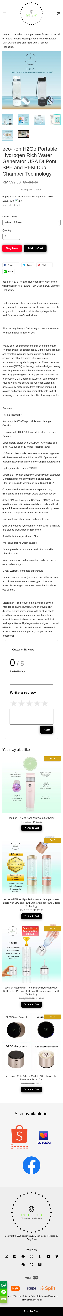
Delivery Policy (35, 1300)
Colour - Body (9, 216)
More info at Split (11, 205)
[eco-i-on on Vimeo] (56, 1258)
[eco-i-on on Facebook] (14, 1258)
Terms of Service (13, 1296)
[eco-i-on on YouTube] (48, 1258)
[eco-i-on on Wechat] (23, 1266)
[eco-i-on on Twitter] (6, 1258)
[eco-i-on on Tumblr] (40, 1258)
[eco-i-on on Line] (40, 1266)
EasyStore (32, 1239)
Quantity (6, 230)
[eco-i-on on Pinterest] (23, 1258)
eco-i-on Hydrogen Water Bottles (32, 34)
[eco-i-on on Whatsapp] (31, 1266)
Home (5, 34)
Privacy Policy (30, 1296)
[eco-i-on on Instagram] (31, 1258)
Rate (46, 729)
